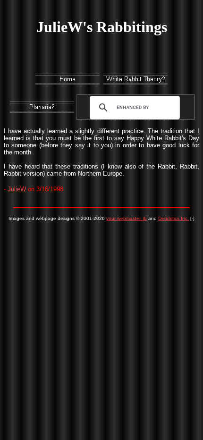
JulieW (17, 189)
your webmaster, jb (126, 218)
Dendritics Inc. (173, 218)
